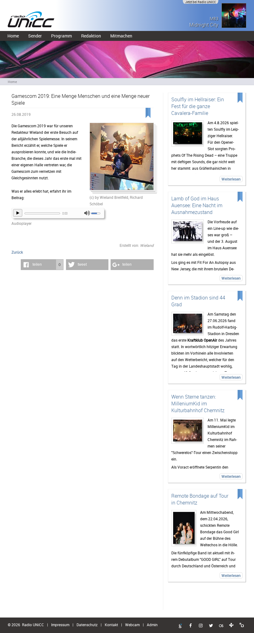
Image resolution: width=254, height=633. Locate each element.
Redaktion (91, 36)
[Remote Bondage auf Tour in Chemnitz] (183, 528)
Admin (152, 624)
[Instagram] (200, 625)
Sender (35, 36)
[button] (42, 264)
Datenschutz (87, 624)
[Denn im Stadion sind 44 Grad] (187, 323)
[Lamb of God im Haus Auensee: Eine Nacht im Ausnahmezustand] (187, 231)
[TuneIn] (231, 625)
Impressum (60, 624)
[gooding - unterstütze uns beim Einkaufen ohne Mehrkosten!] (180, 626)
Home (13, 36)
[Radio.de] (241, 625)
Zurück (17, 252)
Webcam (132, 624)
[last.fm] (221, 625)
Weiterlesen (231, 179)
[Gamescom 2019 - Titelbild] (121, 158)
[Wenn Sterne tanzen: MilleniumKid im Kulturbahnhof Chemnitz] (187, 431)
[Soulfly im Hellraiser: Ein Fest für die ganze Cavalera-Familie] (187, 133)
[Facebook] (190, 625)
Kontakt (111, 624)
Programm (61, 36)
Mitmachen (121, 36)
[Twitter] (211, 625)
